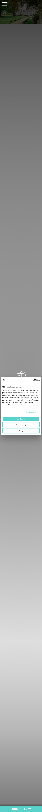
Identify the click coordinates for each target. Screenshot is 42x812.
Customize (20, 425)
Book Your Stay (21, 808)
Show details (31, 413)
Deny (21, 431)
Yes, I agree (21, 419)
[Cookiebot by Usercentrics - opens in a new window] (31, 380)
